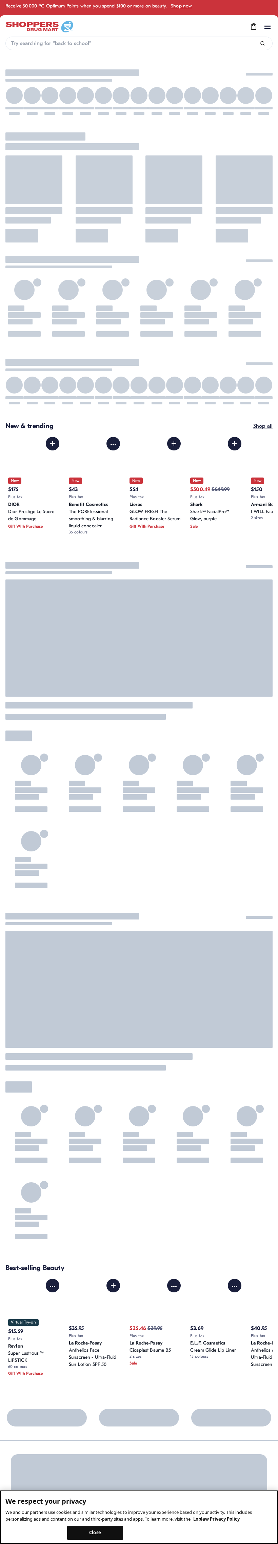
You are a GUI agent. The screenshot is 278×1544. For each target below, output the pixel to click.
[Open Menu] (267, 26)
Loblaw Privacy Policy (216, 1519)
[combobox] (139, 43)
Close (95, 1532)
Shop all (263, 426)
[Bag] (253, 26)
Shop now (181, 6)
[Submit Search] (262, 43)
